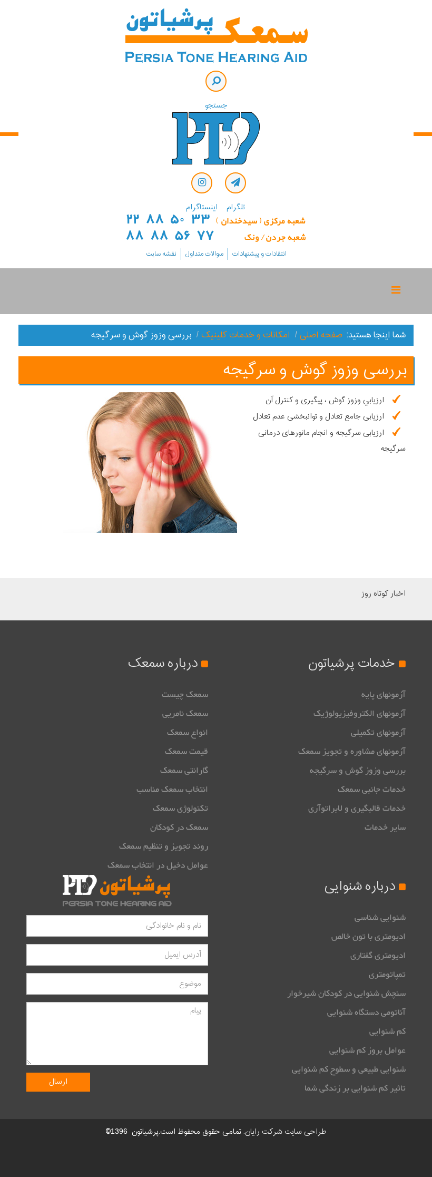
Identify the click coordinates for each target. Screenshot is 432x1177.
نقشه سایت (161, 254)
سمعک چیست (185, 695)
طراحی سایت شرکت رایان (286, 1132)
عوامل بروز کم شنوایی (367, 1050)
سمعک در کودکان (179, 827)
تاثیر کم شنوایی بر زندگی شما (355, 1088)
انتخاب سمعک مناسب (172, 789)
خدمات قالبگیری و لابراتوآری (357, 808)
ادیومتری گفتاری (378, 956)
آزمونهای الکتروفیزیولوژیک (359, 714)
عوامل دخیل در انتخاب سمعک (157, 865)
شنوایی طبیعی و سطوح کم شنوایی (349, 1069)
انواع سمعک (187, 733)
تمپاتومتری (387, 975)
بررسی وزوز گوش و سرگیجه (358, 771)
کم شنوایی (387, 1031)
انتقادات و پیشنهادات (259, 254)
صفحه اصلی (321, 335)
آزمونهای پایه (383, 695)
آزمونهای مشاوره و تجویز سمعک (352, 752)
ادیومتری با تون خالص (368, 937)
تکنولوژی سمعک (180, 808)
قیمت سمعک (186, 752)
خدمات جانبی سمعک (372, 789)
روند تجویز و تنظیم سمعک (163, 846)
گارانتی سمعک (184, 771)
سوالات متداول (204, 254)
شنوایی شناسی (380, 918)
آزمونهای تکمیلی (378, 733)
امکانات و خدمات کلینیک (245, 335)
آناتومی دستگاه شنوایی (366, 1012)
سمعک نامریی (185, 714)
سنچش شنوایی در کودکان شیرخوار (346, 993)
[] (216, 81)
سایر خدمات (385, 827)
